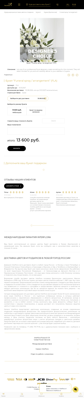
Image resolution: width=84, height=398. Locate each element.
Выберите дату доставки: (19, 98)
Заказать (16, 148)
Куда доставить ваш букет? (40, 4)
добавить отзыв (13, 186)
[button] (43, 170)
